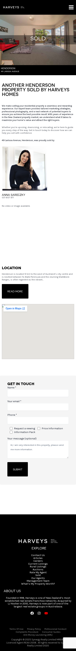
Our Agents (38, 578)
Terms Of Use (16, 629)
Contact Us (38, 555)
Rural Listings (38, 566)
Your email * (14, 401)
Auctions (38, 569)
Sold (38, 575)
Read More (15, 291)
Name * (11, 387)
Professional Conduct (55, 629)
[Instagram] (39, 613)
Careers (38, 560)
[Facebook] (32, 613)
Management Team (38, 580)
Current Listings (38, 563)
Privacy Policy (34, 629)
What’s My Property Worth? (38, 583)
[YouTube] (46, 613)
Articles (38, 558)
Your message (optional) (22, 438)
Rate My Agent (38, 572)
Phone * (12, 414)
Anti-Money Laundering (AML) (38, 635)
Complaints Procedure (27, 632)
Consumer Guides (51, 632)
